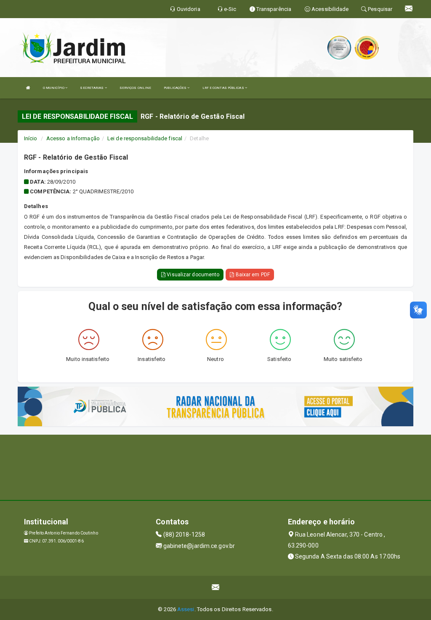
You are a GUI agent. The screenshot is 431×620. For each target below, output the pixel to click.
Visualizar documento (192, 275)
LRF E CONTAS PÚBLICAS (223, 88)
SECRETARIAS (92, 88)
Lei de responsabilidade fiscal (144, 138)
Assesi (185, 609)
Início (30, 138)
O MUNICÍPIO (54, 88)
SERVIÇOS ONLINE (136, 88)
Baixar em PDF (251, 275)
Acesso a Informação (73, 138)
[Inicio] (28, 88)
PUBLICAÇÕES (175, 88)
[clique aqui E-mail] (215, 587)
